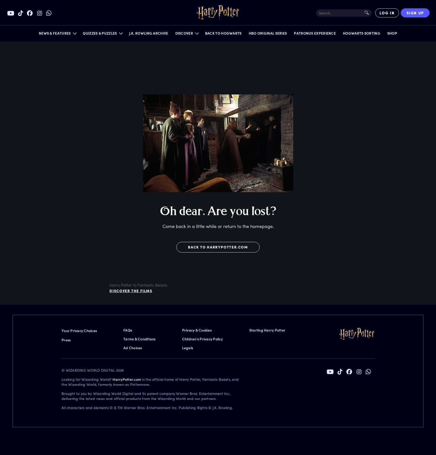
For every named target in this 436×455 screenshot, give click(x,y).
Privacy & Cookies (197, 330)
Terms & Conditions (139, 339)
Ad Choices (132, 347)
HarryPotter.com (127, 379)
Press (66, 340)
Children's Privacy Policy (202, 339)
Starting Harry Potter (267, 330)
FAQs (127, 330)
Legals (187, 347)
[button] (57, 34)
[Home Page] (218, 13)
